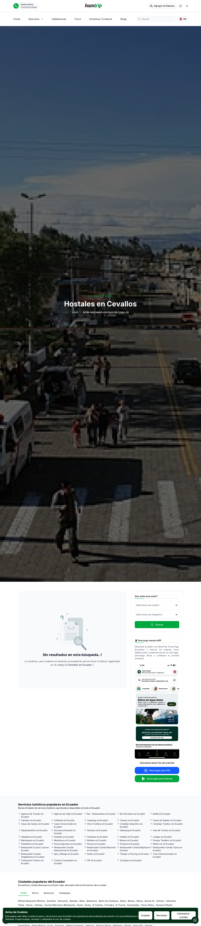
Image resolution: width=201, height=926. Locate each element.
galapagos (64, 893)
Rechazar (161, 915)
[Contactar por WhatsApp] (195, 920)
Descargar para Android (159, 778)
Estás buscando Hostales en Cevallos (106, 312)
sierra (35, 893)
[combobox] (136, 605)
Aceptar (145, 915)
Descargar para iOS (159, 770)
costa (23, 893)
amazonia (49, 893)
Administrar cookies (183, 915)
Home (75, 312)
